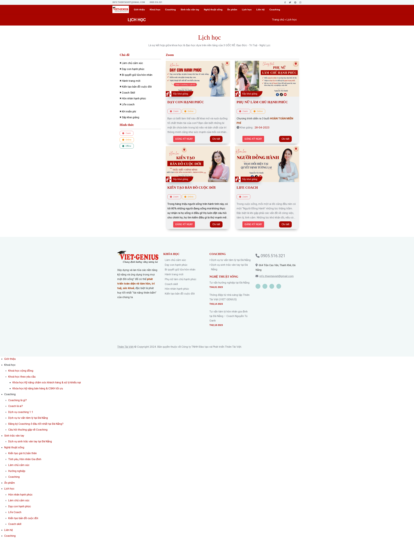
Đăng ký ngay (184, 138)
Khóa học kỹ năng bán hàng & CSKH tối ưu (37, 388)
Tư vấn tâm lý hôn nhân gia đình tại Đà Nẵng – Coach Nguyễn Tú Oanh (228, 316)
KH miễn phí (128, 111)
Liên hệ (260, 9)
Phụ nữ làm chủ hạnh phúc (262, 102)
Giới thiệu (139, 9)
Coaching (274, 9)
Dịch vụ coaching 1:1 (20, 412)
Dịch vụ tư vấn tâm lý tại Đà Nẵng (231, 260)
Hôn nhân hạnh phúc (133, 98)
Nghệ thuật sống (213, 9)
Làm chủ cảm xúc (132, 63)
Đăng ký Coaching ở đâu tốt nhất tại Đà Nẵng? (35, 423)
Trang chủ (278, 19)
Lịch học (247, 9)
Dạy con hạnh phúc (132, 69)
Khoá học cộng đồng (20, 370)
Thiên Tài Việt (125, 346)
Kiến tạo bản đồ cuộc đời (136, 86)
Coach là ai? (15, 406)
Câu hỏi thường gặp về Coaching (28, 429)
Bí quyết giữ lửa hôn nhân (136, 74)
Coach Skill (128, 92)
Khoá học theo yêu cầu (22, 376)
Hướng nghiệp (16, 471)
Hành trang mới (130, 80)
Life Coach (247, 188)
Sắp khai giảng (130, 117)
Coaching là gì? (17, 400)
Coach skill (171, 284)
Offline (128, 146)
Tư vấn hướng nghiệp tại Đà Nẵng (229, 282)
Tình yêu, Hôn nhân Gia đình (24, 459)
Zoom (128, 133)
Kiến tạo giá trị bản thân (22, 453)
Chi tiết (216, 138)
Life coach (128, 104)
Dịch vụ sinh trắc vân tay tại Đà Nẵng (30, 441)
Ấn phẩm (232, 9)
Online (128, 140)
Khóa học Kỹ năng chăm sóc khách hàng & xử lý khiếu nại (46, 382)
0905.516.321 (156, 2)
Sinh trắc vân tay (190, 9)
